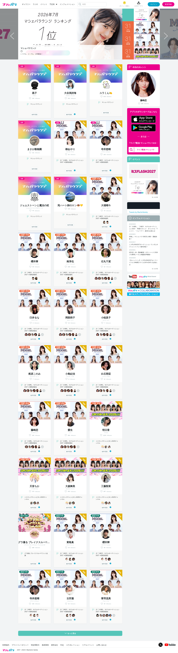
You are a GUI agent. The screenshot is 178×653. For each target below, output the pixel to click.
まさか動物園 (34, 149)
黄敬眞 (70, 542)
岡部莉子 (70, 317)
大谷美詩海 (70, 93)
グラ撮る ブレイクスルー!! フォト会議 (40, 542)
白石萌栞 (106, 373)
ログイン (153, 4)
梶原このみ (34, 373)
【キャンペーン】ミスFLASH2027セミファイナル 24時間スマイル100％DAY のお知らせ (143, 262)
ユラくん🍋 (106, 93)
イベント (43, 4)
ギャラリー (26, 4)
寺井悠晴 (106, 149)
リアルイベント (88, 645)
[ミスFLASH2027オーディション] (143, 171)
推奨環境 (45, 645)
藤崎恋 (143, 100)
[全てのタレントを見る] (115, 278)
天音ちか (34, 486)
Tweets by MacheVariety (138, 212)
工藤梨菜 (106, 486)
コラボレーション (73, 645)
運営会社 (54, 645)
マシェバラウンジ (36, 104)
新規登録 (168, 4)
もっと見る (71, 633)
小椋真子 (106, 317)
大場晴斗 (106, 205)
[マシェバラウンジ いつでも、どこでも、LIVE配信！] (143, 187)
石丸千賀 (106, 261)
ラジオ (35, 4)
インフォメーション (67, 4)
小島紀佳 (70, 373)
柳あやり (70, 149)
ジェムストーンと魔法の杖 (34, 205)
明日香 (106, 430)
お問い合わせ (101, 645)
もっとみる (155, 197)
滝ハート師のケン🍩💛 (70, 205)
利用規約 (5, 645)
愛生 (70, 430)
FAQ (62, 645)
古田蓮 (70, 598)
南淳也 (70, 261)
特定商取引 (35, 645)
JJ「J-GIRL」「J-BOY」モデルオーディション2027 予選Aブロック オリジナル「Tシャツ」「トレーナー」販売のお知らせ (143, 229)
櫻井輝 (34, 261)
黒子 (34, 93)
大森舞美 (70, 486)
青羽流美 (106, 598)
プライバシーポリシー (20, 645)
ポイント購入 (124, 6)
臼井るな (34, 317)
